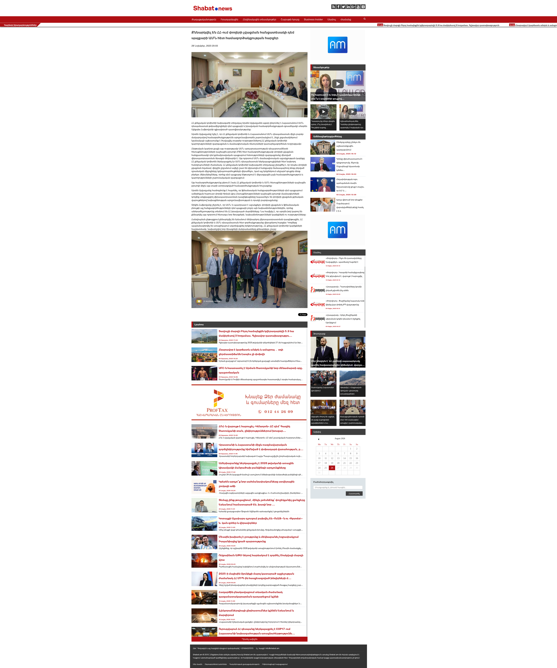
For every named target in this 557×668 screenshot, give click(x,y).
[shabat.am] (213, 11)
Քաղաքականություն (204, 19)
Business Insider (313, 19)
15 (350, 458)
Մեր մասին (197, 664)
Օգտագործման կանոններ (216, 664)
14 (344, 458)
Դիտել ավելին (249, 639)
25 (325, 468)
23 (357, 463)
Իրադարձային (229, 19)
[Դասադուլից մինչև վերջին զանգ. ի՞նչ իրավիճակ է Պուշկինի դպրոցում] (323, 111)
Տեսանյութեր (321, 67)
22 (350, 463)
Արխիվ (317, 431)
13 (338, 458)
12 (332, 458)
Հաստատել (354, 493)
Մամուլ (332, 19)
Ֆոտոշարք (319, 333)
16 (357, 458)
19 (332, 463)
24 (319, 468)
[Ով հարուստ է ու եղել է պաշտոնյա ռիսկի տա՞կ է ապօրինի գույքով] (338, 85)
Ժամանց (346, 19)
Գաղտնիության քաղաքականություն (244, 664)
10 (319, 458)
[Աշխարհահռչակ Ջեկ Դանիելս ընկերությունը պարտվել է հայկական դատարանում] (352, 111)
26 (332, 468)
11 (326, 458)
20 (338, 463)
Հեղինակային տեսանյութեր (259, 19)
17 (319, 463)
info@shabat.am (272, 648)
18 (325, 463)
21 (344, 463)
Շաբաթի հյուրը (290, 19)
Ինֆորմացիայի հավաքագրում (274, 664)
